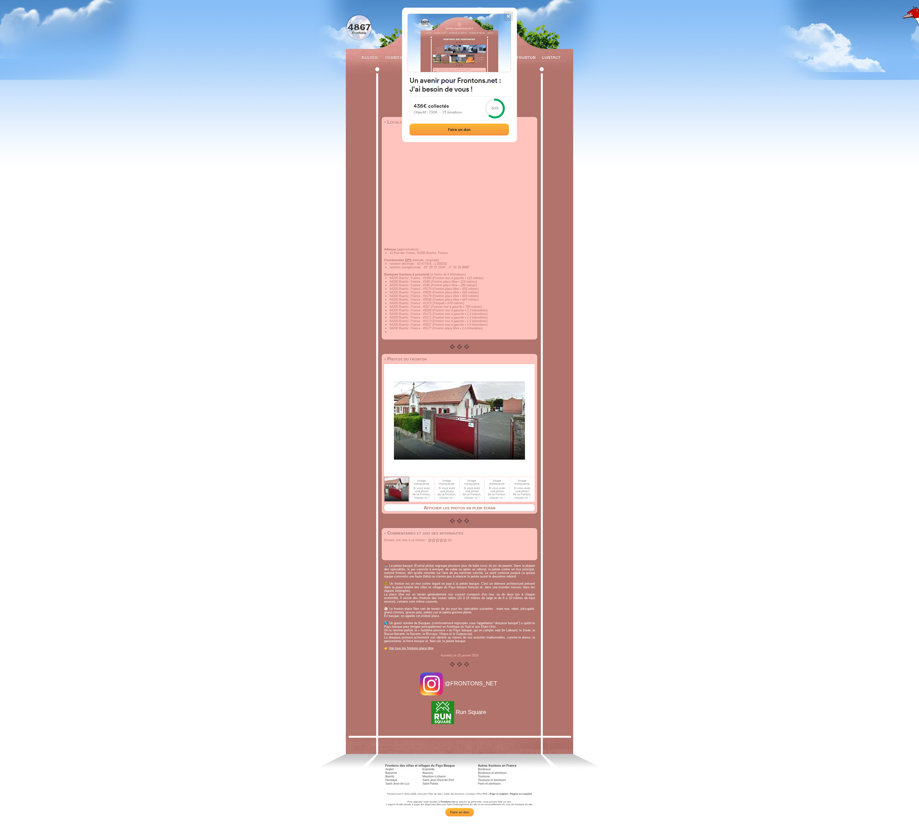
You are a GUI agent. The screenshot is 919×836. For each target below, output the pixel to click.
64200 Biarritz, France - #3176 (410, 289)
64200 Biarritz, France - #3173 (410, 321)
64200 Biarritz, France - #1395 (410, 278)
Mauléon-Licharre (434, 776)
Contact (550, 57)
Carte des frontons (454, 793)
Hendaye (391, 780)
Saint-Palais (430, 783)
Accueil (369, 57)
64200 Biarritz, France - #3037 (410, 324)
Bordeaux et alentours (492, 773)
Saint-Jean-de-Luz (397, 783)
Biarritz (389, 776)
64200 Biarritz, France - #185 (410, 285)
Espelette (428, 769)
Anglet (389, 769)
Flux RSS (482, 793)
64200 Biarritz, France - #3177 (410, 328)
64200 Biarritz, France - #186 (410, 281)
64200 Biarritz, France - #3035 (410, 292)
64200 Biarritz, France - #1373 (410, 303)
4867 (359, 27)
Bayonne (391, 773)
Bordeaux (484, 769)
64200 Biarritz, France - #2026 (410, 310)
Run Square (471, 712)
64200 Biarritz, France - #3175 (410, 314)
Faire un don (459, 812)
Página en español (521, 793)
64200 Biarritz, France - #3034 (410, 299)
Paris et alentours (489, 783)
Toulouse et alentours (492, 780)
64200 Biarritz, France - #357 (410, 306)
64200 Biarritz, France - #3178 (410, 296)
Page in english (499, 793)
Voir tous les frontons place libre (411, 648)
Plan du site (435, 793)
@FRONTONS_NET (471, 683)
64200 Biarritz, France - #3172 (410, 317)
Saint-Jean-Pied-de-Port (438, 780)
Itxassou (427, 773)
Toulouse (484, 776)
